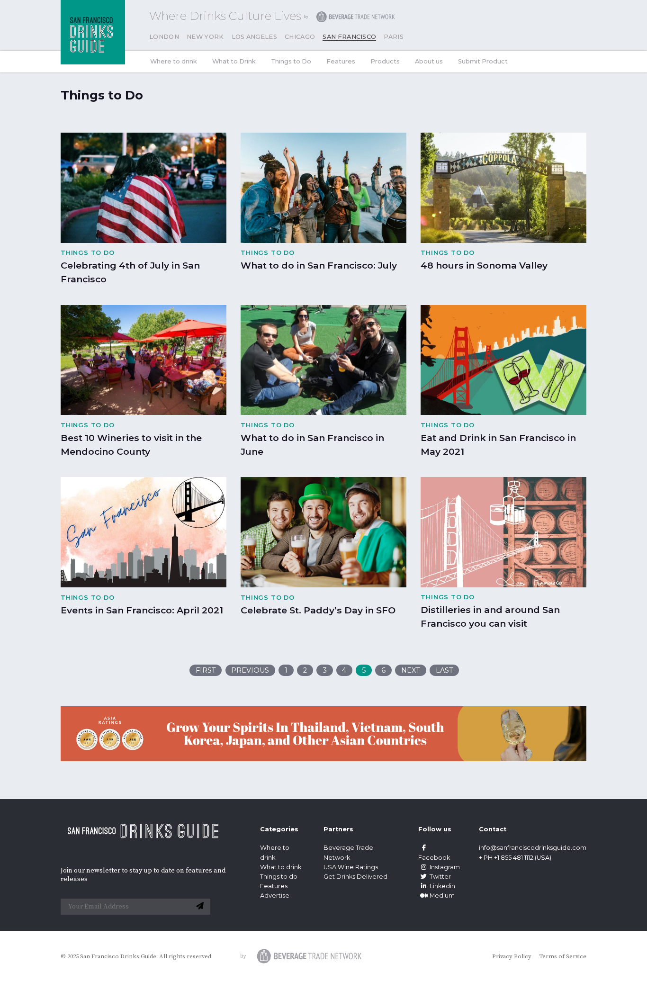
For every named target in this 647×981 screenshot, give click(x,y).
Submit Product (483, 61)
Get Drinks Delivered (356, 876)
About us (429, 61)
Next (410, 670)
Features (340, 61)
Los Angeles (255, 36)
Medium (442, 895)
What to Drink (234, 61)
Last (444, 670)
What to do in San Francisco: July (319, 265)
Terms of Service (562, 956)
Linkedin (442, 886)
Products (385, 61)
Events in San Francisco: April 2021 (142, 610)
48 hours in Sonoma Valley (484, 265)
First (206, 670)
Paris (394, 36)
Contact (492, 829)
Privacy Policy (511, 956)
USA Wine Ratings (351, 867)
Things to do (278, 876)
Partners (338, 829)
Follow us (434, 829)
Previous (250, 670)
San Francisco (349, 36)
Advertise (274, 895)
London (164, 36)
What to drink (280, 867)
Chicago (300, 36)
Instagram (445, 867)
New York (205, 36)
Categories (279, 829)
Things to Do (291, 61)
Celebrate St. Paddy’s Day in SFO (318, 610)
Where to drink (173, 61)
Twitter (440, 876)
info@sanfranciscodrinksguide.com (532, 847)
